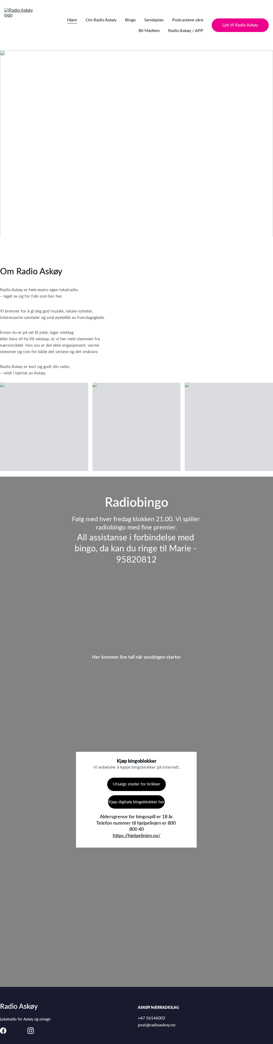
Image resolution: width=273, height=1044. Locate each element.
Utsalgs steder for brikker (136, 784)
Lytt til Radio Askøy (240, 25)
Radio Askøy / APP (185, 31)
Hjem (72, 20)
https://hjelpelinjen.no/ (136, 835)
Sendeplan (154, 20)
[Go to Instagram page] (30, 1030)
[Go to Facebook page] (3, 1030)
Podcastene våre (187, 20)
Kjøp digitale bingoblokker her (136, 802)
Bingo (130, 20)
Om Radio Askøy (101, 20)
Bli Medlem (149, 31)
